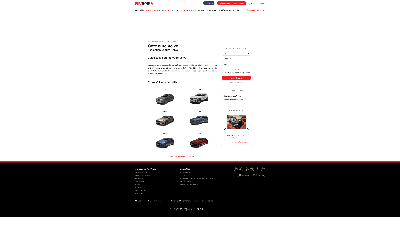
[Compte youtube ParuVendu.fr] (263, 169)
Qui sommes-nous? (141, 172)
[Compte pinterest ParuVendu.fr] (257, 169)
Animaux (190, 10)
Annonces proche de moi (203, 201)
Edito (237, 10)
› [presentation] (248, 129)
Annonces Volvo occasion (240, 142)
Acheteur (228, 73)
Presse (137, 184)
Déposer (231, 3)
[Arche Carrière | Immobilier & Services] (200, 209)
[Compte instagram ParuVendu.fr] (252, 169)
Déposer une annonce (156, 201)
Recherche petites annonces (179, 201)
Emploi (164, 10)
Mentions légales (185, 181)
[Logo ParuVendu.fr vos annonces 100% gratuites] (144, 6)
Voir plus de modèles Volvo (182, 156)
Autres (247, 73)
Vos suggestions (185, 172)
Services (201, 10)
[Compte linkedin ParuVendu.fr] (241, 169)
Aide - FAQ (138, 193)
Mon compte (140, 201)
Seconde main (176, 10)
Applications (139, 187)
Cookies (183, 175)
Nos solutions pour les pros (144, 175)
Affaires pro (226, 10)
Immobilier (139, 10)
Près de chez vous (256, 10)
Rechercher (237, 78)
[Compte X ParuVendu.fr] (236, 169)
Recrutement (139, 178)
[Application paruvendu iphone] (244, 175)
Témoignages (139, 181)
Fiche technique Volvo (232, 96)
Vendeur (238, 73)
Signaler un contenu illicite (189, 184)
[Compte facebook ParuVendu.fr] (247, 169)
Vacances (213, 10)
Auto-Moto (153, 10)
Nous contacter (140, 190)
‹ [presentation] (225, 129)
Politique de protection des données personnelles (197, 178)
